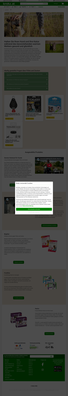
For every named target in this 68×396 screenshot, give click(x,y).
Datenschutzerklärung (28, 206)
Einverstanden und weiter (34, 209)
